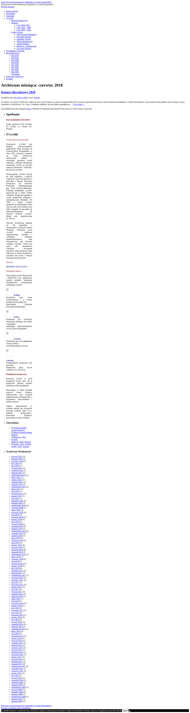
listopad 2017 (16, 573)
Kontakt (9, 79)
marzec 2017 (16, 587)
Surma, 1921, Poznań (20, 446)
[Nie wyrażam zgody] (130, 711)
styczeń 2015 (16, 622)
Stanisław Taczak (24, 39)
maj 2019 (15, 543)
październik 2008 (18, 697)
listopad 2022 (16, 473)
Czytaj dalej (79, 104)
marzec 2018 (16, 566)
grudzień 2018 (17, 550)
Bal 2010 (15, 55)
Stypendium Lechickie (15, 51)
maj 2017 (15, 582)
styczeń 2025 (16, 456)
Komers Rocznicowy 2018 (18, 92)
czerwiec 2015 (17, 610)
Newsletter (10, 13)
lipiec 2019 (15, 538)
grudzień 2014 (17, 624)
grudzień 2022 (17, 470)
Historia (14, 23)
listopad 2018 (16, 552)
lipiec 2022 (15, 477)
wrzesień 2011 (17, 669)
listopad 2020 (16, 503)
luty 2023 (15, 466)
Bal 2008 (15, 62)
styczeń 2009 (16, 690)
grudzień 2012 (17, 652)
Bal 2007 (15, 65)
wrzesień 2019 (17, 533)
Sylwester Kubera (24, 37)
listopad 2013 (16, 645)
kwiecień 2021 (17, 494)
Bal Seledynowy (13, 53)
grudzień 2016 (17, 594)
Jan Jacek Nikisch (24, 48)
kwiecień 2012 (17, 655)
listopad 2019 (16, 529)
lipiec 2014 (15, 631)
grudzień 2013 (17, 643)
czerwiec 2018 (17, 559)
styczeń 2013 (16, 650)
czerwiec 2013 (17, 648)
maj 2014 (15, 634)
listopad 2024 (16, 459)
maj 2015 (15, 613)
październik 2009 (18, 687)
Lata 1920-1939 (23, 25)
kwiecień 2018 (17, 564)
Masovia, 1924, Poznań (21, 442)
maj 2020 (15, 515)
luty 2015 (15, 620)
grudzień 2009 (17, 683)
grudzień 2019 (17, 526)
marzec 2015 (16, 617)
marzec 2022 (16, 480)
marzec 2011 (16, 673)
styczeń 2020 (16, 524)
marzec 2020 (16, 519)
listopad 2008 (16, 694)
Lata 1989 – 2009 (24, 30)
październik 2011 (18, 666)
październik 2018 (18, 554)
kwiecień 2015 (17, 615)
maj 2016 (15, 601)
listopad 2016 (16, 596)
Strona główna (12, 11)
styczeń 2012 (16, 659)
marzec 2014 (16, 638)
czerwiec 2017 (17, 580)
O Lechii (9, 18)
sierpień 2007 (16, 699)
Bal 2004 (15, 72)
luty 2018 (15, 568)
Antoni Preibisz (23, 44)
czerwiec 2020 (17, 512)
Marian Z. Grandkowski (26, 46)
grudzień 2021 (17, 482)
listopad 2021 (16, 484)
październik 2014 (18, 629)
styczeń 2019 (16, 547)
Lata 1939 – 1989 (24, 27)
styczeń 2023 (16, 468)
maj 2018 (15, 561)
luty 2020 (15, 522)
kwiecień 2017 (17, 585)
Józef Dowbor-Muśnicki (26, 34)
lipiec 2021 (15, 489)
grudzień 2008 (17, 692)
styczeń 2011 (16, 678)
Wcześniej (15, 74)
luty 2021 (15, 498)
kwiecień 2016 (17, 603)
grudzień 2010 (17, 680)
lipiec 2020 (15, 510)
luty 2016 (15, 608)
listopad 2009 (16, 685)
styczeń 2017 (16, 592)
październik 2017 (18, 575)
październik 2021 (18, 487)
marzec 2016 (16, 606)
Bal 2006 (15, 67)
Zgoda (125, 711)
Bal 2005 (15, 69)
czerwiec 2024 (17, 461)
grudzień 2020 (17, 501)
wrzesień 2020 (17, 508)
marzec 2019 (16, 545)
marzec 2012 (16, 657)
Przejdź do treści (7, 7)
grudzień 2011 (17, 662)
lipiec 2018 (15, 557)
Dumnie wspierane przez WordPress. (16, 708)
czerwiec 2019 (17, 540)
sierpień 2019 (16, 536)
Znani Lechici (17, 32)
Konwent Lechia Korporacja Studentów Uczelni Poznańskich (26, 2)
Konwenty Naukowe (14, 76)
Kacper (37, 98)
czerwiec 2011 (17, 671)
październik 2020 (18, 505)
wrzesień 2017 (17, 578)
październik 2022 (18, 475)
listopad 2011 (16, 664)
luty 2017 (15, 589)
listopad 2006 (16, 701)
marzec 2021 (16, 496)
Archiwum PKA (18, 430)
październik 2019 (18, 531)
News (28, 109)
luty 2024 (15, 463)
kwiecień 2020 (17, 517)
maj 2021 (15, 491)
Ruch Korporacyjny (19, 20)
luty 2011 (15, 676)
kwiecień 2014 (17, 636)
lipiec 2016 (15, 599)
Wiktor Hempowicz (25, 41)
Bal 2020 (15, 58)
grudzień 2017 (17, 571)
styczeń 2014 (16, 641)
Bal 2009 (15, 60)
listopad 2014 (16, 627)
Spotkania (10, 16)
